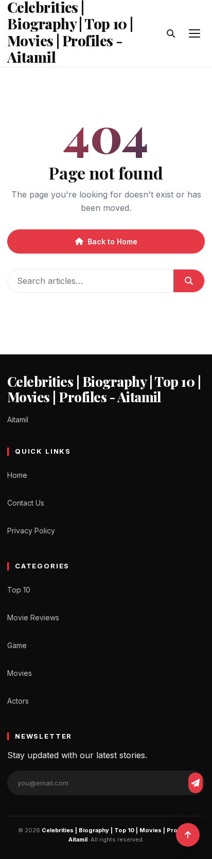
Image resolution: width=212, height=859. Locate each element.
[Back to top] (188, 835)
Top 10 (18, 589)
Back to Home (112, 241)
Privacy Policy (31, 530)
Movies (19, 673)
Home (17, 475)
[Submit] (188, 281)
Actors (18, 700)
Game (17, 645)
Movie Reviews (33, 617)
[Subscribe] (195, 783)
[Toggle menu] (194, 33)
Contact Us (25, 502)
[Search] (171, 33)
